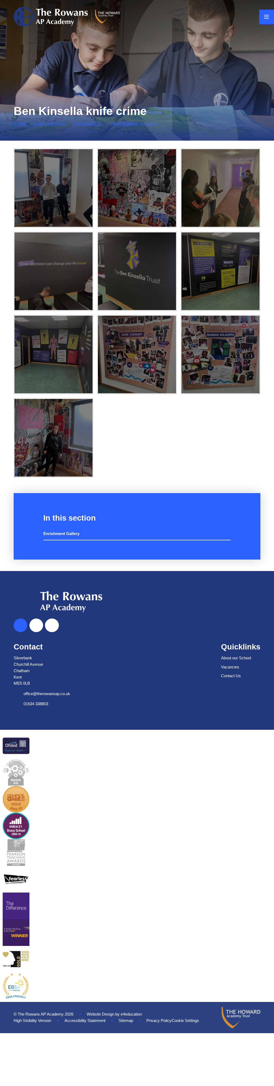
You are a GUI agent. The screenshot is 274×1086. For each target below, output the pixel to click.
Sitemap (126, 1020)
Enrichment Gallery (134, 124)
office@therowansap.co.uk (47, 694)
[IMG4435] (220, 188)
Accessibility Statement (84, 1020)
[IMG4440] (53, 438)
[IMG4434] (53, 271)
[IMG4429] (220, 271)
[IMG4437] (137, 188)
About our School (236, 658)
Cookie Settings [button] (185, 1020)
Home (20, 124)
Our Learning (50, 124)
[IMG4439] (53, 188)
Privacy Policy (159, 1020)
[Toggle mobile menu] (266, 17)
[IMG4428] (53, 354)
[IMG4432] (137, 271)
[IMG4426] (220, 354)
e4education (131, 1014)
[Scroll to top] (20, 625)
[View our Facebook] (36, 625)
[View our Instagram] (52, 625)
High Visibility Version (32, 1020)
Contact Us (231, 676)
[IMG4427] (137, 354)
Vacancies (230, 667)
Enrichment (88, 124)
